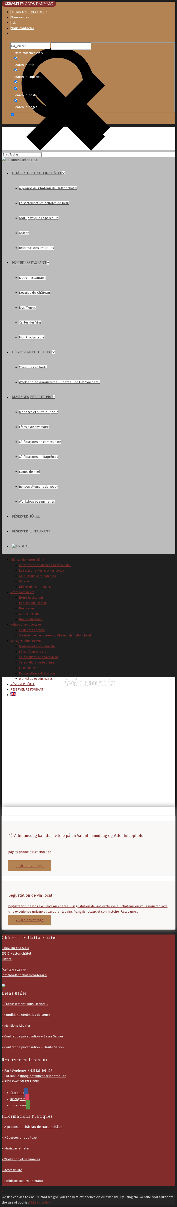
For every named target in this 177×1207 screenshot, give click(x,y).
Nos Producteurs (31, 337)
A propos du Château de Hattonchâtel (48, 188)
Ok (31, 1202)
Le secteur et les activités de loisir (44, 203)
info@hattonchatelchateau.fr (24, 975)
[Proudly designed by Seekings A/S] (3, 986)
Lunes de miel (29, 472)
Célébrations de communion (40, 442)
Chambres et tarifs (33, 367)
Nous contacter (22, 28)
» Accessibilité (12, 1170)
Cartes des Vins (30, 322)
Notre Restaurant (29, 263)
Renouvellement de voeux (38, 487)
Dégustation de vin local (30, 895)
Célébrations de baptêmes (38, 457)
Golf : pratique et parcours (38, 218)
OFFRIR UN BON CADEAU (29, 12)
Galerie (24, 233)
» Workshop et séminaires (21, 1159)
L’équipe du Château (34, 293)
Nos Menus (27, 307)
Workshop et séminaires (37, 501)
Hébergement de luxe (32, 352)
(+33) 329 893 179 (14, 970)
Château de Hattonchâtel (37, 173)
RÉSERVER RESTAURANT (31, 531)
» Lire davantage (30, 865)
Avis (13, 23)
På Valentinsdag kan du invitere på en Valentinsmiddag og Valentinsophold (76, 835)
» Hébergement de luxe (19, 1138)
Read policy (41, 1202)
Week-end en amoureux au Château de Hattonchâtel (59, 382)
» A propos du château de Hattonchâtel (32, 1127)
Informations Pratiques (36, 248)
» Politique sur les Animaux (22, 1181)
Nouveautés (20, 17)
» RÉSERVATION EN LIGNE (20, 1081)
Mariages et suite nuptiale (38, 412)
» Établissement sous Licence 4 (25, 1004)
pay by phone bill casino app (30, 852)
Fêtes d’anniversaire (34, 427)
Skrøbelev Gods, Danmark (29, 4)
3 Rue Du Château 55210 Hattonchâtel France (16, 953)
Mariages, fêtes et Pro (32, 397)
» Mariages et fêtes (16, 1148)
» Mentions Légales (16, 1025)
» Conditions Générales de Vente (26, 1015)
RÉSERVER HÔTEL (26, 516)
